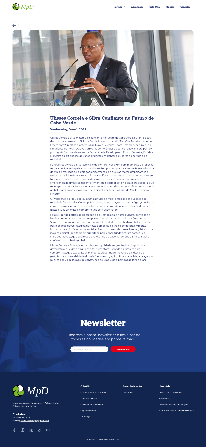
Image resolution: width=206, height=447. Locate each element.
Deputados (128, 393)
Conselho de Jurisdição (92, 405)
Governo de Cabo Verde (170, 393)
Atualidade (137, 6)
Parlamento (164, 399)
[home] (23, 6)
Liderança (85, 417)
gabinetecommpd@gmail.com (34, 421)
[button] (119, 6)
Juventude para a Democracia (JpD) (176, 411)
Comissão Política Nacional (93, 393)
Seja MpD (154, 6)
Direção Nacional (89, 399)
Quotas (170, 6)
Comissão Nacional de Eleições (174, 405)
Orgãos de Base (88, 411)
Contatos (185, 6)
